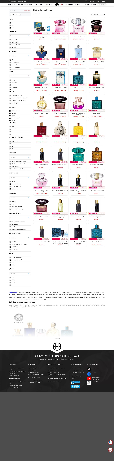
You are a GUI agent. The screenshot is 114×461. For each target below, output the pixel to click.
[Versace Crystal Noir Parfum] (41, 206)
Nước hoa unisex (37, 4)
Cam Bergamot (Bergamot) (18, 163)
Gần (13, 126)
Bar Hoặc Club (15, 224)
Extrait (13, 265)
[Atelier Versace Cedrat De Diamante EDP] (60, 206)
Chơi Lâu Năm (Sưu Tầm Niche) (19, 244)
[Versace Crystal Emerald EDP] (78, 154)
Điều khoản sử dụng (34, 372)
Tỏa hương (12, 122)
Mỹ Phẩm (77, 4)
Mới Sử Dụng (15, 241)
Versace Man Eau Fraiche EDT (60, 87)
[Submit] (105, 4)
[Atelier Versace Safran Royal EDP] (60, 180)
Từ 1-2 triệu (14, 85)
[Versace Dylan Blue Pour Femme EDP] (41, 52)
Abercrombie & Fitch (16, 62)
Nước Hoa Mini (15, 42)
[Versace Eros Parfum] (96, 232)
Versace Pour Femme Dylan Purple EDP (78, 114)
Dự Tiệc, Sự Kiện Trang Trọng (19, 229)
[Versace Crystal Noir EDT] (60, 103)
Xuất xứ (11, 269)
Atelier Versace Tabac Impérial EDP (96, 217)
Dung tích (12, 91)
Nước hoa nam (18, 4)
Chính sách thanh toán (53, 372)
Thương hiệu (69, 4)
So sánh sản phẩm (46, 22)
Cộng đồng (85, 4)
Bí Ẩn (13, 204)
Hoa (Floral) (14, 189)
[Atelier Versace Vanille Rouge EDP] (78, 206)
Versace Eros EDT (97, 113)
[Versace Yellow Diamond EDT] (96, 52)
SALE (61, 4)
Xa (12, 131)
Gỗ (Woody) (14, 181)
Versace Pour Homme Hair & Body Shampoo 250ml (78, 242)
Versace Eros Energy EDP (78, 139)
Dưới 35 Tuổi (14, 246)
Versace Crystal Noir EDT (60, 113)
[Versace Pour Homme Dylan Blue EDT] (60, 52)
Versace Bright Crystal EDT (78, 36)
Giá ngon (14, 80)
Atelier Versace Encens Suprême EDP (78, 191)
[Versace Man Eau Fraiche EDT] (60, 77)
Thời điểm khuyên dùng (16, 137)
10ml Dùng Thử (15, 103)
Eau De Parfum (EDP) (17, 260)
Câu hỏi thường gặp (76, 376)
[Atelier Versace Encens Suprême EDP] (78, 180)
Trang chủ (10, 4)
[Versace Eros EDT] (96, 103)
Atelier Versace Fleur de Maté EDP (60, 164)
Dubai (13, 280)
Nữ (12, 25)
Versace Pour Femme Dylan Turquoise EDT (41, 88)
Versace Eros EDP (78, 87)
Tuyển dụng (32, 370)
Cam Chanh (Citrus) (16, 186)
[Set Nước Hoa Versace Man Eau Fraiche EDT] (41, 26)
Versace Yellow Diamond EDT (97, 61)
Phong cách (12, 193)
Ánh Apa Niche (95, 368)
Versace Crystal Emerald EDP (78, 164)
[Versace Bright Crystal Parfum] (96, 180)
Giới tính (11, 19)
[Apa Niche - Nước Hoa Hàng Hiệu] (57, 5)
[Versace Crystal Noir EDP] (96, 26)
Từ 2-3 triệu (14, 87)
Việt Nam (14, 282)
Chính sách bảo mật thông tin (55, 382)
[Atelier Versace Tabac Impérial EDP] (96, 206)
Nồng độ (11, 253)
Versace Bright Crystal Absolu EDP (60, 36)
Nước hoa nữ (28, 4)
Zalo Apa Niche (95, 381)
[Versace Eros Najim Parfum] (96, 154)
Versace (41, 13)
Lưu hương (12, 107)
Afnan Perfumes (16, 67)
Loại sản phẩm (13, 31)
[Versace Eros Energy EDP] (78, 129)
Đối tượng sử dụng (15, 233)
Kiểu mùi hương (13, 173)
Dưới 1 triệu (14, 82)
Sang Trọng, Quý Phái (17, 206)
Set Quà (14, 47)
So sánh (93, 4)
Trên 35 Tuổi (14, 249)
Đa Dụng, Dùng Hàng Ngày (18, 221)
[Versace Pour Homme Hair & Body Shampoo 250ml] (78, 232)
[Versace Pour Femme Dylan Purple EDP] (78, 103)
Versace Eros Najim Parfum (96, 164)
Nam (13, 23)
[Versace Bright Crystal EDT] (78, 26)
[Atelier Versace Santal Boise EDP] (41, 232)
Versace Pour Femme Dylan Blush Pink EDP (42, 191)
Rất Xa (13, 134)
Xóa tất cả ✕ (27, 10)
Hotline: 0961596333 (76, 368)
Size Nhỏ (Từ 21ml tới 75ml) (18, 95)
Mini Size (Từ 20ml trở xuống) (19, 100)
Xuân (13, 143)
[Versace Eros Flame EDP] (41, 129)
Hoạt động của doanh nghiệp (37, 374)
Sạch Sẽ (14, 201)
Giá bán (11, 71)
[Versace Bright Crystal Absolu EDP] (60, 26)
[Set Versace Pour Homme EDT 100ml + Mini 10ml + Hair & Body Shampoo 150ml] (60, 232)
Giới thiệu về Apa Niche (35, 368)
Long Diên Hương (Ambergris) (19, 168)
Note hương (12, 153)
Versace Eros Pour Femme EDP (60, 139)
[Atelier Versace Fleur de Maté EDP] (60, 154)
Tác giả (73, 378)
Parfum (13, 262)
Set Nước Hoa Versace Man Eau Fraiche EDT (41, 37)
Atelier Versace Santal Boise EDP (42, 241)
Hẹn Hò (13, 226)
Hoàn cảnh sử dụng (15, 213)
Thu (12, 148)
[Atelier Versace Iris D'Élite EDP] (41, 154)
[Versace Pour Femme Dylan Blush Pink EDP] (41, 180)
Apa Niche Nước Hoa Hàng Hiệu (96, 378)
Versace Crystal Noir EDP (96, 36)
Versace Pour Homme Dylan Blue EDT (60, 62)
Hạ (12, 146)
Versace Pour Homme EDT (78, 61)
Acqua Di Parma (15, 64)
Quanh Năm (14, 141)
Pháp (13, 277)
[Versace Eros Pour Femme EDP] (60, 129)
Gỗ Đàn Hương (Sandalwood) (19, 161)
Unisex (13, 28)
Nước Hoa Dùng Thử (16, 44)
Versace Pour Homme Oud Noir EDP (96, 88)
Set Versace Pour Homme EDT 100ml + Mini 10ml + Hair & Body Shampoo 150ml (60, 242)
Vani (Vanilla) (15, 166)
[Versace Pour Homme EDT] (78, 52)
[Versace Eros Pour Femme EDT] (41, 103)
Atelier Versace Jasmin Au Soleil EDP (96, 139)
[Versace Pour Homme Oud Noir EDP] (96, 77)
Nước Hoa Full (15, 39)
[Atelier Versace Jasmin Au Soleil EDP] (96, 129)
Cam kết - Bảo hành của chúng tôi (56, 368)
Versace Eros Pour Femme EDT (42, 113)
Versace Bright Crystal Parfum (97, 190)
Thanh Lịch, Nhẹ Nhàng (17, 209)
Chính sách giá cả (52, 370)
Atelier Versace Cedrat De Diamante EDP (60, 217)
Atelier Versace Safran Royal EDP (60, 190)
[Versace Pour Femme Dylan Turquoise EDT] (41, 77)
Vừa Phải (14, 129)
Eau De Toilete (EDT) (17, 257)
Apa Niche (35, 13)
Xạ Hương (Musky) (16, 184)
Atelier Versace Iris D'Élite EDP (42, 164)
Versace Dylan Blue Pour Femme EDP (42, 62)
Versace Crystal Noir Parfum (41, 216)
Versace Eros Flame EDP (41, 139)
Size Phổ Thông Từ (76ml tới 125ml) (20, 98)
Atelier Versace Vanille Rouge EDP (78, 216)
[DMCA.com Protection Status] (75, 386)
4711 (12, 59)
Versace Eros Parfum (96, 241)
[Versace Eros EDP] (78, 77)
